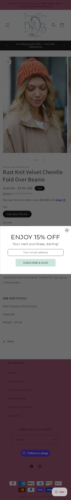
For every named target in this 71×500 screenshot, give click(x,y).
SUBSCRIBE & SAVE (35, 262)
